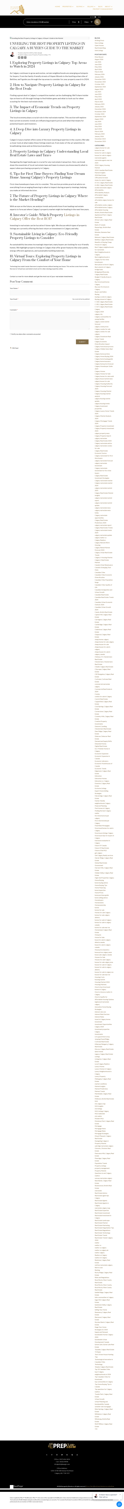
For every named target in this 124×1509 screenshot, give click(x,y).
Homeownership (100, 905)
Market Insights (100, 1086)
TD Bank (98, 1352)
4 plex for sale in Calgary (103, 180)
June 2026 (98, 64)
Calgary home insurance (103, 361)
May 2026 (98, 67)
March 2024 (99, 131)
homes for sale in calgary (103, 153)
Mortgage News (100, 1128)
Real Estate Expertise (102, 1210)
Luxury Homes (99, 1066)
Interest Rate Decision (102, 1014)
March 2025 (99, 102)
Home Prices (99, 893)
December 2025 (100, 79)
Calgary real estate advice (103, 443)
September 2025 (100, 87)
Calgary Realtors (100, 540)
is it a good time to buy (102, 1037)
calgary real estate (101, 438)
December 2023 (100, 139)
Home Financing (100, 888)
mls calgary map (100, 1104)
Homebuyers (99, 900)
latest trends (99, 1051)
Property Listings (43, 55)
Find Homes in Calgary (102, 808)
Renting (97, 1270)
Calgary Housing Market (103, 391)
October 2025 (99, 84)
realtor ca (98, 1245)
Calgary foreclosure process (104, 346)
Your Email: (14, 299)
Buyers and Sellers (101, 292)
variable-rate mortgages (103, 1406)
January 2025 (99, 106)
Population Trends (101, 1163)
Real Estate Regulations (102, 1230)
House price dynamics (102, 950)
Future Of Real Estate (102, 848)
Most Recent (99, 57)
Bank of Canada (100, 225)
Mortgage (98, 1126)
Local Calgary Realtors (102, 1064)
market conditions (101, 1084)
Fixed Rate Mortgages (102, 825)
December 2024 (100, 109)
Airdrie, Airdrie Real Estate (103, 212)
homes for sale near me (102, 927)
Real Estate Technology (102, 1233)
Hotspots (98, 935)
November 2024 (100, 111)
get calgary (98, 853)
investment (98, 1022)
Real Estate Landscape (102, 1220)
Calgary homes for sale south (104, 376)
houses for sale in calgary (103, 155)
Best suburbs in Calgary (103, 267)
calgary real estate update (103, 535)
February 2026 (100, 74)
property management (102, 1168)
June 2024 (98, 124)
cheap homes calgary (102, 639)
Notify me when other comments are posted (25, 334)
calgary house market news (104, 379)
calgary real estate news (103, 508)
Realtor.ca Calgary (101, 1255)
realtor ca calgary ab (101, 1250)
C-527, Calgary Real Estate (103, 307)
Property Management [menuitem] (103, 9)
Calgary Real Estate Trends (104, 528)
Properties (67, 6)
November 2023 (100, 141)
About (108, 6)
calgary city (98, 314)
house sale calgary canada (103, 955)
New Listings (99, 43)
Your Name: (14, 288)
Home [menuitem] (57, 6)
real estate (98, 1191)
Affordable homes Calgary (103, 207)
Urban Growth (99, 1399)
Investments (99, 1034)
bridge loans (99, 269)
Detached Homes (100, 744)
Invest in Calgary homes (102, 1019)
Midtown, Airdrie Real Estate (104, 1099)
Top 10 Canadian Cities (102, 1369)
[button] (46, 1454)
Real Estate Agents (101, 1200)
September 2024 (100, 116)
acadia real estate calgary (103, 187)
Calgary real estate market (103, 480)
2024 (96, 163)
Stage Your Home (100, 1327)
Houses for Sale (100, 957)
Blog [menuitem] (100, 6)
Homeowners (99, 902)
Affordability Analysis (102, 192)
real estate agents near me (103, 160)
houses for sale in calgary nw (104, 972)
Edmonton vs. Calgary (102, 781)
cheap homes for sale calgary (104, 642)
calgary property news (102, 433)
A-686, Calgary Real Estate (104, 185)
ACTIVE (92, 17)
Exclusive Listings (100, 788)
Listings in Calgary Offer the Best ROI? (44, 217)
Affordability (99, 190)
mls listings (98, 1109)
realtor (97, 1243)
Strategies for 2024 (101, 1330)
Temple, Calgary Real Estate (104, 1367)
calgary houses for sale (102, 381)
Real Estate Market (101, 1223)
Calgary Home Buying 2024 (104, 356)
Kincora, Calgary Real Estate (104, 1049)
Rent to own (99, 1267)
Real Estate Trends (101, 1235)
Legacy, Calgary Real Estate (104, 1054)
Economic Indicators (101, 761)
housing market (100, 979)
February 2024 (100, 134)
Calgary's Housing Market (103, 557)
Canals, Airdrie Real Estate (103, 612)
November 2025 (100, 82)
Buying (79, 6)
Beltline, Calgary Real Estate (104, 240)
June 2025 (98, 94)
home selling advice (101, 898)
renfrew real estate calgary (103, 1265)
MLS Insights (99, 1106)
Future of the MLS (101, 850)
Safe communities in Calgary (104, 1297)
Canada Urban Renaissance (104, 565)
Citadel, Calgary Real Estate (104, 667)
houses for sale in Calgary (103, 965)
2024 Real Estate (100, 175)
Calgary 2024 (99, 312)
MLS (96, 1101)
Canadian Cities (100, 572)
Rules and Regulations (102, 1277)
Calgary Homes (100, 371)
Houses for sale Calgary (103, 960)
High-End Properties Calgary (104, 878)
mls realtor (98, 1116)
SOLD (99, 17)
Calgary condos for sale (102, 329)
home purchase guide (102, 895)
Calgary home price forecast (104, 364)
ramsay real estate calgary (103, 1178)
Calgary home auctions (102, 354)
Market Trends (100, 1091)
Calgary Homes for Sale (102, 374)
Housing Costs (100, 977)
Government (99, 865)
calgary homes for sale (102, 148)
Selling (90, 6)
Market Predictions (101, 1089)
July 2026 (98, 62)
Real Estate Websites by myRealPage (104, 1486)
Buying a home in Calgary (103, 299)
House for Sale (99, 937)
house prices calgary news (103, 952)
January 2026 (99, 77)
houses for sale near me (102, 974)
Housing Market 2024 (102, 982)
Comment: (13, 310)
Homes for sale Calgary (102, 912)
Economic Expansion (101, 753)
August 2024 (99, 119)
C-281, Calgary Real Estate (103, 304)
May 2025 (98, 96)
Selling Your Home (101, 1310)
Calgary (26, 55)
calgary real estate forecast (104, 461)
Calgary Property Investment (104, 426)
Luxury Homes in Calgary (103, 1069)
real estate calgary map (102, 1208)
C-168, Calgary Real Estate (103, 302)
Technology (98, 1364)
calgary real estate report (103, 525)
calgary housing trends (102, 403)
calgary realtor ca (100, 537)
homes (97, 907)
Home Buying (99, 880)
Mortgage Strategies (102, 1133)
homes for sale (99, 150)
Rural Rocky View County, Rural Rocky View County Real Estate (103, 1287)
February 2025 (100, 104)
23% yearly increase (101, 177)
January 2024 (99, 136)
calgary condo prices (101, 326)
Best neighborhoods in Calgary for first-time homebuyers (102, 259)
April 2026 (98, 69)
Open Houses (99, 45)
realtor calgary (100, 1252)
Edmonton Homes (101, 778)
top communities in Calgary (104, 1382)
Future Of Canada (101, 845)
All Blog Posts (99, 40)
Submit (82, 342)
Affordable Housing (101, 210)
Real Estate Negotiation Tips (104, 1228)
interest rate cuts (100, 1012)
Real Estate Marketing (102, 1225)
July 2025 (98, 92)
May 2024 (98, 126)
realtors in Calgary (101, 1258)
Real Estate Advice (101, 1193)
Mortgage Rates (100, 1131)
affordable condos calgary (103, 205)
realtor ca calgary (100, 1248)
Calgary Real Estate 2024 (103, 441)
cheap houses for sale (102, 644)
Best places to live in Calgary (104, 264)
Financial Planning (101, 806)
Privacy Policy (89, 1486)
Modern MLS (99, 1118)
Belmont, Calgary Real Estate (104, 237)
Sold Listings (99, 50)
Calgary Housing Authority (104, 384)
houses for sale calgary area (104, 962)
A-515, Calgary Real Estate (104, 183)
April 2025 (98, 99)
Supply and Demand (101, 1332)
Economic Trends (100, 768)
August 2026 (99, 59)
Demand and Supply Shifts (103, 741)
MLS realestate (100, 1113)
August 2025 (99, 89)
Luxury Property (32, 55)
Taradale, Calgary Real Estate (104, 1349)
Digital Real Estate (101, 746)
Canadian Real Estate (102, 595)
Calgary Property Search (103, 436)
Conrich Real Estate (101, 699)
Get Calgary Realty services (104, 855)
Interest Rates (99, 1017)
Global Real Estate (101, 863)
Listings (97, 1056)
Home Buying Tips (101, 885)
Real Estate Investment (102, 1213)
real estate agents (100, 158)
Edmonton (98, 776)
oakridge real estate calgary (104, 1146)
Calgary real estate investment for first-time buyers (103, 470)
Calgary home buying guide (104, 359)
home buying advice (101, 883)
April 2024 (98, 129)
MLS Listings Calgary (102, 1111)
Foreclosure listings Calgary (104, 833)
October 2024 (99, 114)
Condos (97, 694)
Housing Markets (100, 984)
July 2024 (98, 121)
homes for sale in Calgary (103, 920)
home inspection (100, 890)
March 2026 (99, 72)
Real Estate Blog (100, 48)
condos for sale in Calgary (103, 696)
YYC (49, 55)
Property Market (100, 1171)
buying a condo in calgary (103, 297)
